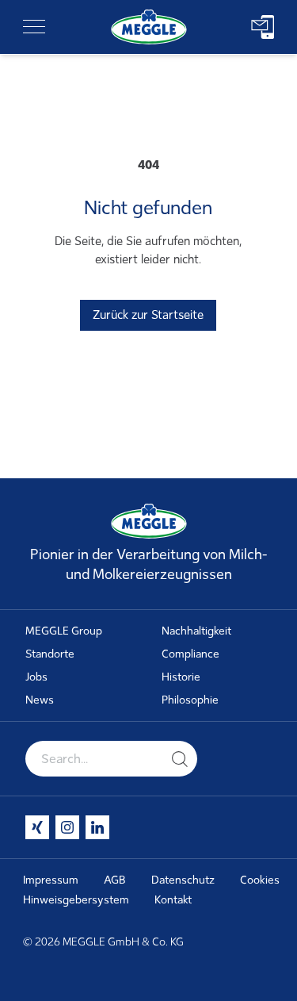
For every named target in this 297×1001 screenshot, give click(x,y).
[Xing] (37, 827)
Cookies (260, 880)
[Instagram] (67, 827)
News (39, 700)
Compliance (190, 654)
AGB (115, 880)
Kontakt (173, 900)
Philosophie (190, 700)
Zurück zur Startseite (148, 315)
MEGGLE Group (63, 631)
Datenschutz (183, 880)
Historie (181, 677)
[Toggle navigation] (34, 27)
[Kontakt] (262, 27)
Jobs (36, 677)
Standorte (49, 654)
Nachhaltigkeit (196, 631)
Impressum (50, 880)
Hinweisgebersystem (76, 900)
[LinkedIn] (97, 827)
